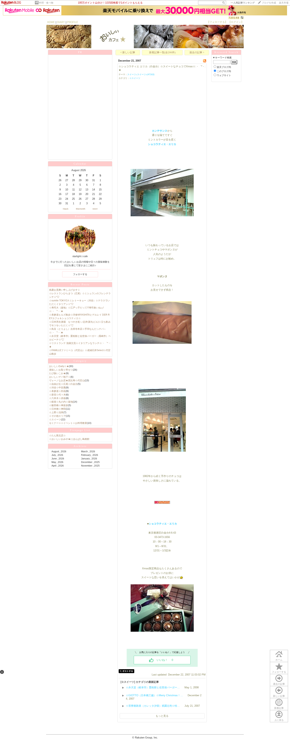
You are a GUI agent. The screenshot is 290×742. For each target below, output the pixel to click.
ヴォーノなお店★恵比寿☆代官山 (67, 380)
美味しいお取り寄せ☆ (61, 369)
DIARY (61, 22)
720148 (234, 17)
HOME (51, 22)
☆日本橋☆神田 (57, 409)
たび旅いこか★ (57, 373)
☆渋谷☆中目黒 (57, 387)
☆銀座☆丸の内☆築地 (61, 401)
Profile (80, 216)
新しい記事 (279, 696)
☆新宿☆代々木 (57, 394)
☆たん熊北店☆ (57, 435)
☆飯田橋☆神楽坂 (58, 405)
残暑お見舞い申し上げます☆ (64, 290)
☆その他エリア (57, 416)
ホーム (279, 660)
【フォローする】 (217, 22)
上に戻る (279, 720)
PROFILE (72, 22)
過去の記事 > (196, 52)
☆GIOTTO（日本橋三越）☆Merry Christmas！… (154, 695)
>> (243, 2)
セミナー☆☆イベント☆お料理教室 (68, 423)
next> (95, 209)
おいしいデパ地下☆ (59, 377)
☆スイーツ (55, 419)
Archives (80, 446)
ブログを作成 (269, 2)
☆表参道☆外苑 (57, 391)
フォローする (279, 672)
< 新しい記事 (127, 52)
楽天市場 (283, 2)
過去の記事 (279, 684)
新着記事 (279, 708)
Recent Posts (80, 284)
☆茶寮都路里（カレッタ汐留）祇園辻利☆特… (153, 705)
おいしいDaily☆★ (59, 366)
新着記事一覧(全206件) (162, 52)
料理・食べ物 (46, 2)
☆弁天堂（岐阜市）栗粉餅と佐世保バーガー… (153, 687)
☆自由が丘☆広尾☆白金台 (63, 384)
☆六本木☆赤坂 (57, 398)
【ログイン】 (236, 22)
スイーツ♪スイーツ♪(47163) (140, 74)
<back (65, 209)
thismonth (80, 209)
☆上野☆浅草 (56, 412)
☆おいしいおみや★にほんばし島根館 (69, 439)
